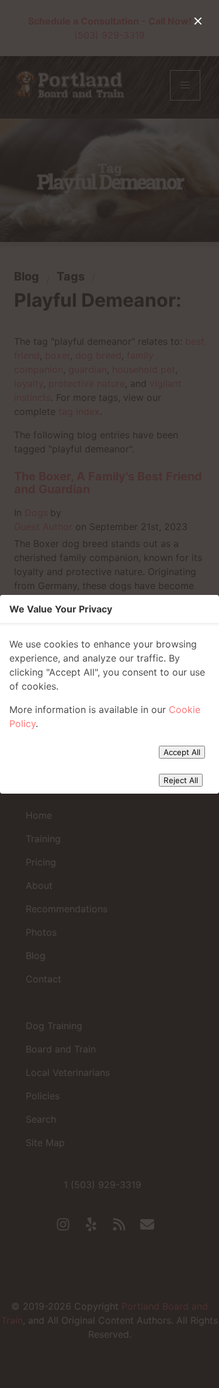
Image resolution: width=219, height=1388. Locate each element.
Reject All (181, 780)
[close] (198, 21)
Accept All (182, 752)
